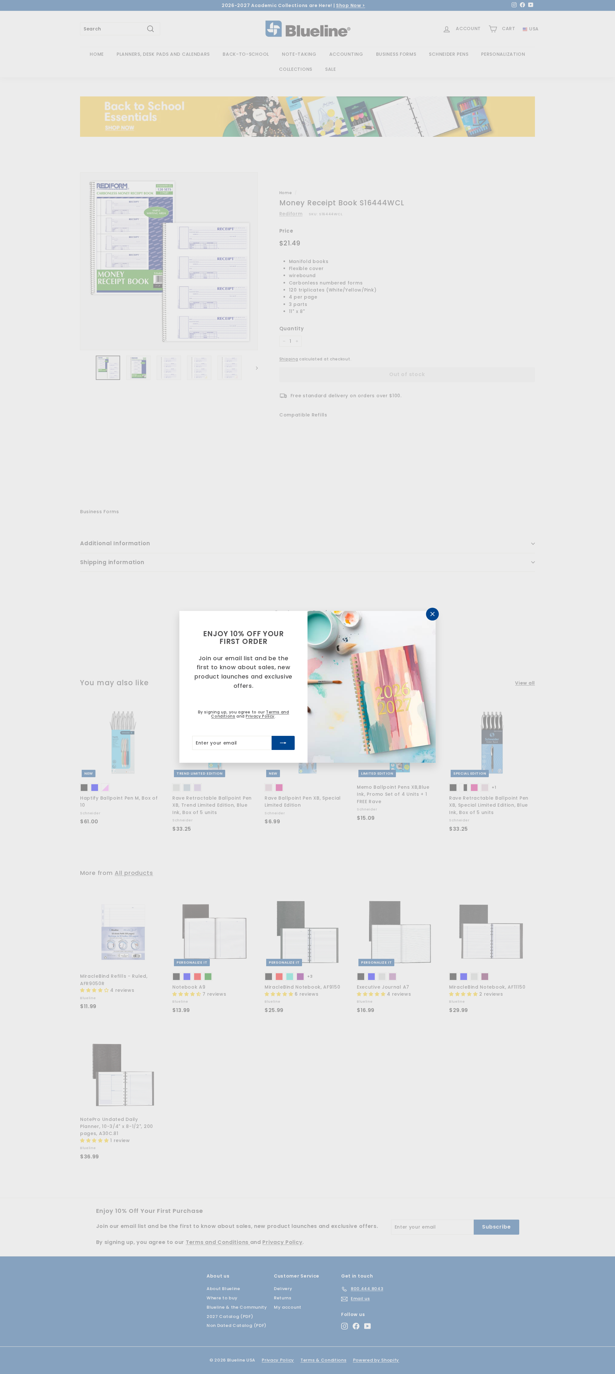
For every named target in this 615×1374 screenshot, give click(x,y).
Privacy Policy (260, 716)
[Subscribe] (283, 743)
